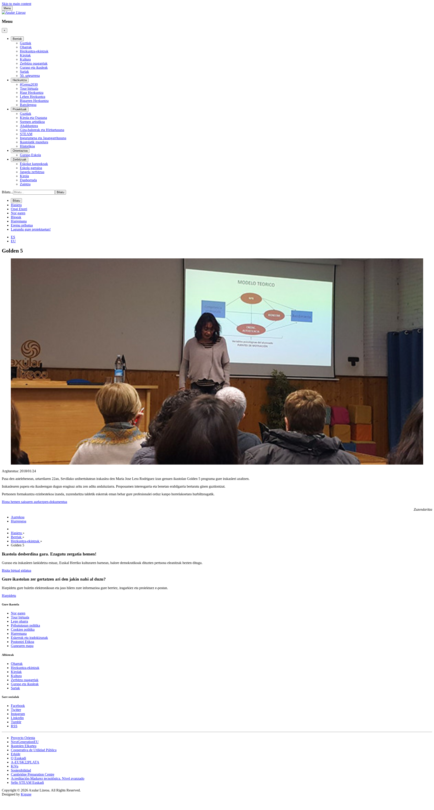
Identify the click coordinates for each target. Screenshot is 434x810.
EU (13, 241)
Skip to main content (16, 4)
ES (13, 237)
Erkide (15, 754)
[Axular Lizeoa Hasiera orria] (14, 12)
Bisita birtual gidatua (16, 570)
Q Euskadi (18, 758)
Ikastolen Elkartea (23, 746)
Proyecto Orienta (23, 738)
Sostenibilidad (21, 770)
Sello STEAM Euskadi (27, 782)
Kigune (26, 794)
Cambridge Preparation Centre (32, 774)
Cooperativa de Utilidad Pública (34, 750)
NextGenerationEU (25, 742)
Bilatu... (7, 192)
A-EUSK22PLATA (25, 762)
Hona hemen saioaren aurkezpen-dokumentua (34, 502)
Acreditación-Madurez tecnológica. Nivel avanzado (47, 778)
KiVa (14, 766)
